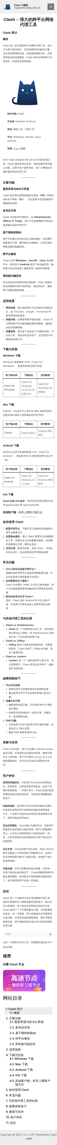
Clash (19, 148)
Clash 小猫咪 (21, 5)
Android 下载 (24, 1069)
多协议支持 (22, 1027)
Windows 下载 (24, 1058)
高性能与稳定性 (25, 1044)
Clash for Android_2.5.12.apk (28, 479)
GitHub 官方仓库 (43, 756)
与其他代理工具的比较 (23, 1100)
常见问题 (15, 1095)
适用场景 (15, 1049)
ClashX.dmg (28, 432)
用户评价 (16, 1117)
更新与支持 (16, 1111)
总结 (13, 1123)
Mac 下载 (21, 1064)
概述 (17, 1012)
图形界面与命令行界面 (29, 1022)
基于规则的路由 (25, 1033)
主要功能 (15, 1018)
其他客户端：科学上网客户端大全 (32, 1082)
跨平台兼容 (22, 1038)
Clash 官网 (28, 1134)
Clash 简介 (15, 1009)
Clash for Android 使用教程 (45, 479)
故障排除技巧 (18, 1106)
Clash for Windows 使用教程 (45, 387)
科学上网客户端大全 (30, 512)
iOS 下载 (21, 1075)
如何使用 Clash (19, 1090)
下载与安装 (16, 1055)
